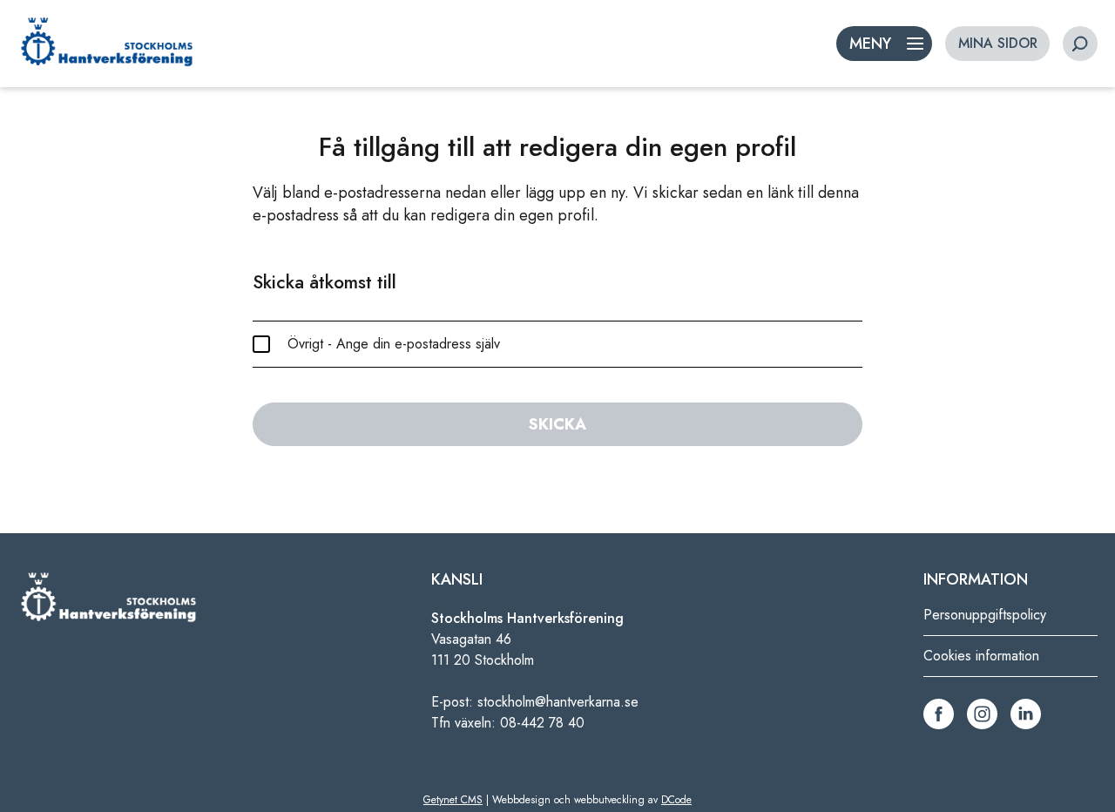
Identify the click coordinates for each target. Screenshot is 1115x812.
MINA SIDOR (997, 43)
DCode (676, 800)
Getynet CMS (453, 800)
